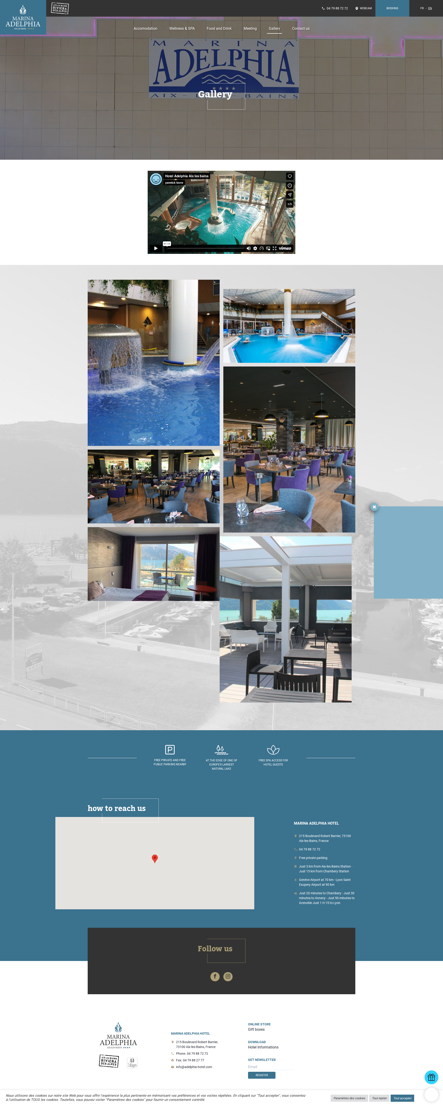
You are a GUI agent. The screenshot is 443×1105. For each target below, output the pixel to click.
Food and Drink (219, 28)
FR (422, 8)
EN (430, 8)
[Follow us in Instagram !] (228, 976)
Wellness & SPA (182, 28)
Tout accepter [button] (402, 1098)
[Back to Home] (23, 17)
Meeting (250, 28)
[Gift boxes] (431, 1077)
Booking (392, 8)
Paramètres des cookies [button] (349, 1098)
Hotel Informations (263, 1047)
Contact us (301, 28)
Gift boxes (256, 1029)
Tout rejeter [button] (379, 1098)
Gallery (274, 28)
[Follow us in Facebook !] (215, 976)
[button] (155, 859)
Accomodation (145, 28)
